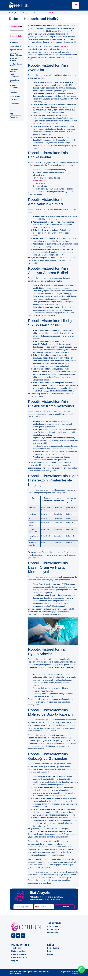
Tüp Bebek (14, 42)
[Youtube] (18, 935)
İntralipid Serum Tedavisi (16, 65)
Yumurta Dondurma (14, 86)
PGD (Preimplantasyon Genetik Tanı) (16, 115)
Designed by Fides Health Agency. (69, 972)
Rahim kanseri (39, 181)
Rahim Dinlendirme (14, 75)
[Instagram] (23, 935)
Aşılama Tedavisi (16, 50)
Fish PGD (13, 100)
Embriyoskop (15, 96)
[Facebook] (13, 935)
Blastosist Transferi (13, 59)
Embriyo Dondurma (14, 92)
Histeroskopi (14, 103)
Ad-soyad (17, 903)
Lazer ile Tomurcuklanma (16, 54)
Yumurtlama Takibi (14, 81)
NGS (11, 110)
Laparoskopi (14, 107)
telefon (37, 903)
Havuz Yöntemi (15, 46)
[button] (21, 27)
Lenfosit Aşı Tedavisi (14, 70)
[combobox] (37, 906)
